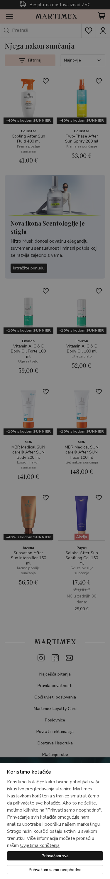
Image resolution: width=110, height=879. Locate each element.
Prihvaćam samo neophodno (55, 870)
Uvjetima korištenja (40, 845)
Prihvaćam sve (55, 856)
